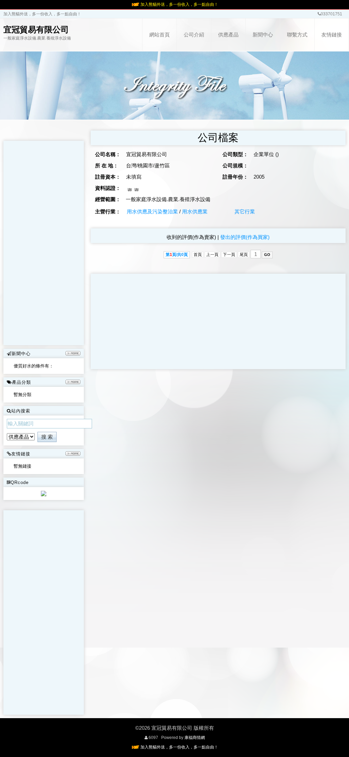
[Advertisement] (44, 243)
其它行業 (244, 211)
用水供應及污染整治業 (152, 211)
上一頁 (212, 254)
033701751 (331, 14)
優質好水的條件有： (34, 365)
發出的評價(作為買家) (245, 237)
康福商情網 (194, 737)
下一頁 (229, 254)
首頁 (198, 254)
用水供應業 (195, 211)
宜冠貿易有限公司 (36, 29)
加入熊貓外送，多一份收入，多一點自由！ (179, 4)
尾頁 (244, 254)
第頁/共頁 (177, 254)
